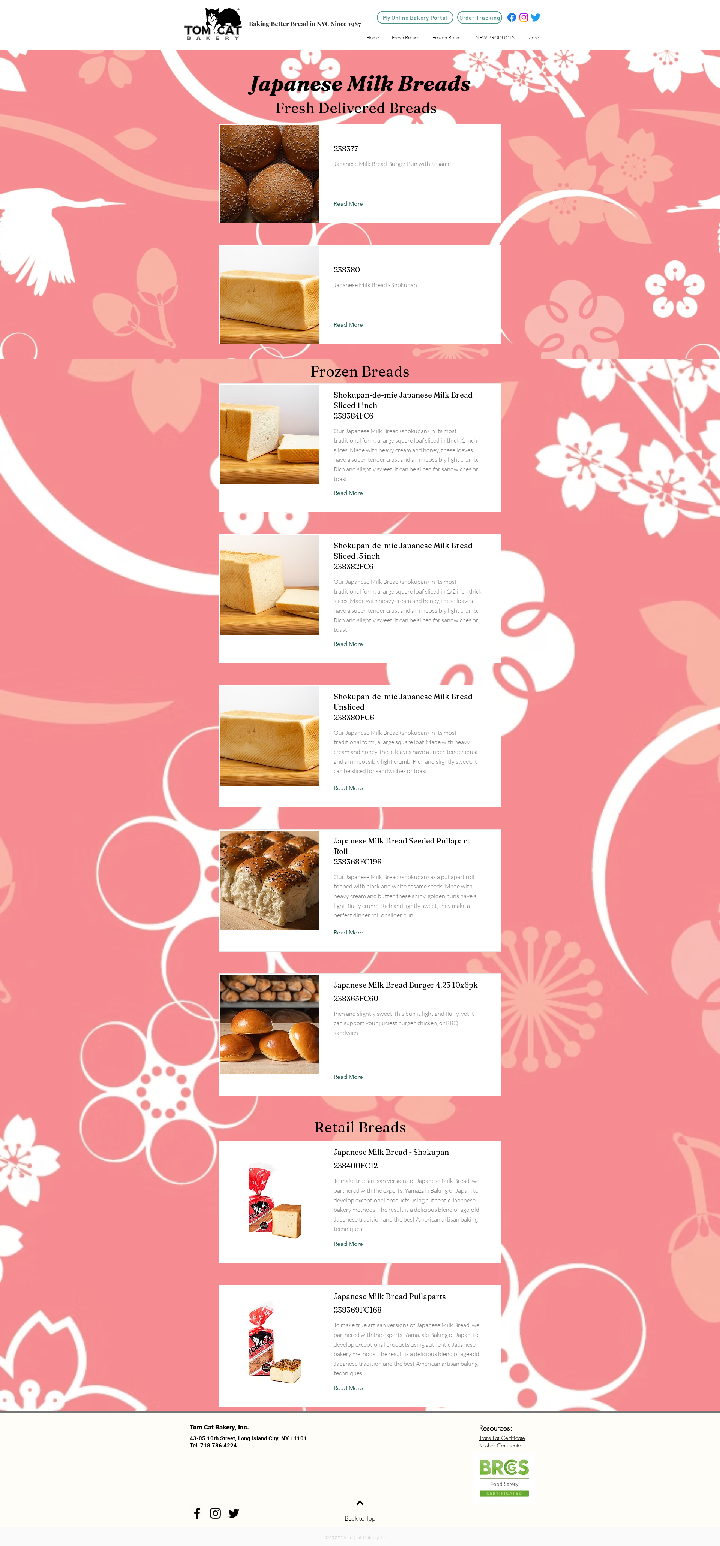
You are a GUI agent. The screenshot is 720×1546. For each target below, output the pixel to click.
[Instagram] (524, 17)
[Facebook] (512, 17)
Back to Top (360, 1518)
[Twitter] (536, 17)
